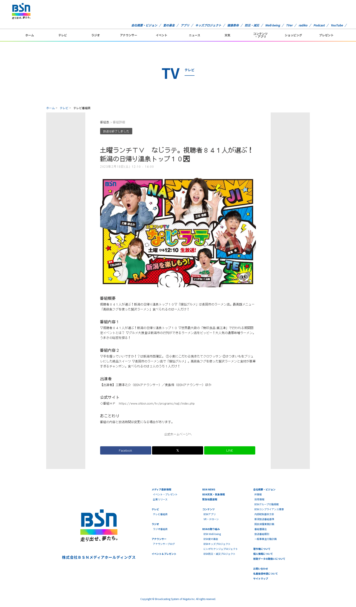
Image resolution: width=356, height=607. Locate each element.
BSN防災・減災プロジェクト (219, 553)
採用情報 (259, 499)
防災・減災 (252, 25)
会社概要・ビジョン (144, 25)
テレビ (62, 35)
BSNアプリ (210, 514)
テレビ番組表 (160, 514)
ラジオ (95, 35)
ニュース (194, 35)
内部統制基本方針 (264, 514)
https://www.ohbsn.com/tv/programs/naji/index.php (157, 403)
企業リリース (160, 499)
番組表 (104, 122)
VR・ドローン (211, 519)
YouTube (337, 25)
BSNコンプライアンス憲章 (269, 509)
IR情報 (258, 494)
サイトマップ (260, 578)
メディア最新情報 (161, 489)
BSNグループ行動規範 (266, 504)
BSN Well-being (212, 534)
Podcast (319, 25)
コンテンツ (208, 509)
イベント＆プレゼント (164, 553)
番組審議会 (260, 529)
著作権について (262, 548)
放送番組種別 (261, 534)
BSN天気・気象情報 (213, 494)
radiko (303, 25)
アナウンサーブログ (164, 544)
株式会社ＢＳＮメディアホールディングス (99, 557)
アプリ (185, 25)
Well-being (272, 25)
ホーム (29, 35)
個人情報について (263, 553)
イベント (161, 35)
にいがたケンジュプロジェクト (221, 548)
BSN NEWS (208, 489)
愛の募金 (169, 25)
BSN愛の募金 (211, 539)
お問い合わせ (260, 568)
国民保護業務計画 (264, 524)
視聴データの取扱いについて (269, 558)
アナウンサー (128, 35)
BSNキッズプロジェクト (217, 544)
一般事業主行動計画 (265, 539)
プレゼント (326, 35)
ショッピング (293, 35)
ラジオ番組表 (160, 529)
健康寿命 (233, 25)
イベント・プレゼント (165, 494)
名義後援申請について (265, 573)
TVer (289, 25)
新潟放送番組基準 (264, 519)
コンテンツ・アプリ (260, 35)
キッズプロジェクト (208, 25)
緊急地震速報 (209, 499)
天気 (227, 35)
